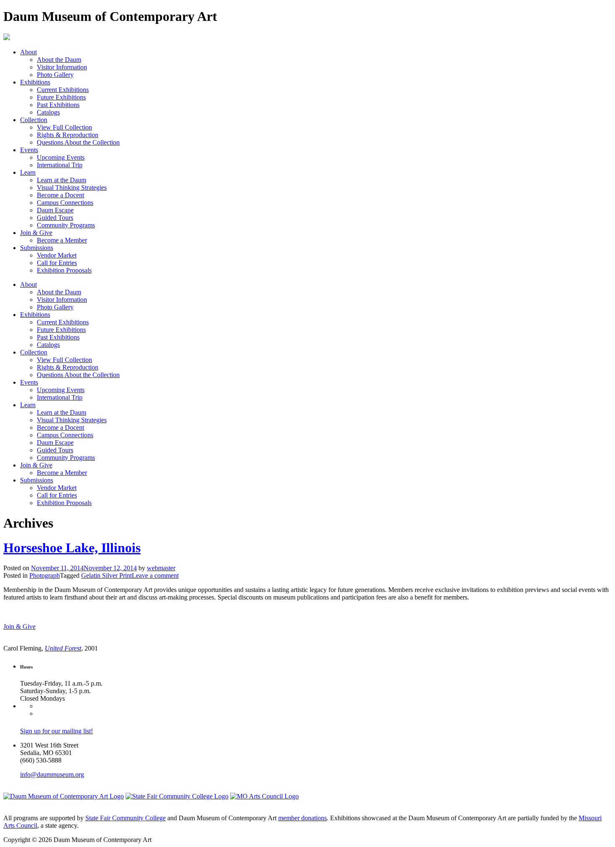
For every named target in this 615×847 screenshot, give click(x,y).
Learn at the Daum (61, 180)
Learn (28, 172)
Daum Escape (55, 210)
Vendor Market (57, 255)
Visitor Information (62, 67)
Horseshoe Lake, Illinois (72, 547)
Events (29, 149)
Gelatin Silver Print (106, 575)
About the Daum (59, 59)
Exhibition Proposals (64, 270)
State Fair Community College (125, 817)
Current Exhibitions (63, 89)
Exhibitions (35, 82)
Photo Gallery (55, 74)
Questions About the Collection (78, 142)
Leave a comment (155, 575)
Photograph (44, 575)
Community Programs (66, 225)
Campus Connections (65, 202)
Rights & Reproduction (67, 134)
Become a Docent (60, 195)
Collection (33, 119)
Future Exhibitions (61, 97)
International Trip (59, 164)
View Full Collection (64, 127)
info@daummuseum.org (52, 774)
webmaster (161, 567)
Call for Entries (57, 262)
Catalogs (48, 112)
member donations (302, 817)
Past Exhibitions (58, 104)
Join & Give (36, 232)
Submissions (36, 247)
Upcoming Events (61, 157)
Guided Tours (55, 217)
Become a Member (62, 240)
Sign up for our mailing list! (56, 731)
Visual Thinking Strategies (72, 187)
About (28, 52)
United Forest (63, 648)
